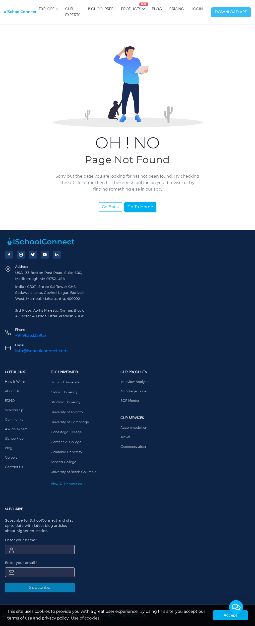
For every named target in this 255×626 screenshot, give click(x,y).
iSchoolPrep (101, 9)
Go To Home (140, 207)
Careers (11, 457)
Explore (47, 9)
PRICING (176, 9)
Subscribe (40, 587)
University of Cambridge (70, 422)
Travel (125, 437)
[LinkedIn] (57, 255)
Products (131, 7)
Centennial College (66, 442)
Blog (157, 9)
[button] (236, 607)
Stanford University (65, 402)
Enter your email (21, 562)
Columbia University (66, 452)
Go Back (110, 207)
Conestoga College (66, 432)
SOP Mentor (130, 401)
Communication (133, 446)
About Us (12, 391)
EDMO (10, 401)
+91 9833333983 (30, 335)
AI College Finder (134, 391)
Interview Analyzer (135, 382)
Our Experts (73, 12)
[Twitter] (33, 255)
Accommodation (134, 427)
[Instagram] (21, 255)
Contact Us (14, 467)
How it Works (15, 382)
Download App (231, 12)
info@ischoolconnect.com (41, 350)
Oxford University (64, 392)
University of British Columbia (74, 472)
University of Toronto (67, 412)
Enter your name (21, 540)
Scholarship (14, 410)
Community (14, 419)
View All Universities (67, 484)
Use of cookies (85, 618)
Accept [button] (230, 615)
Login (197, 9)
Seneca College (63, 462)
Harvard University (65, 382)
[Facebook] (9, 255)
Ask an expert (16, 429)
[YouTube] (45, 255)
